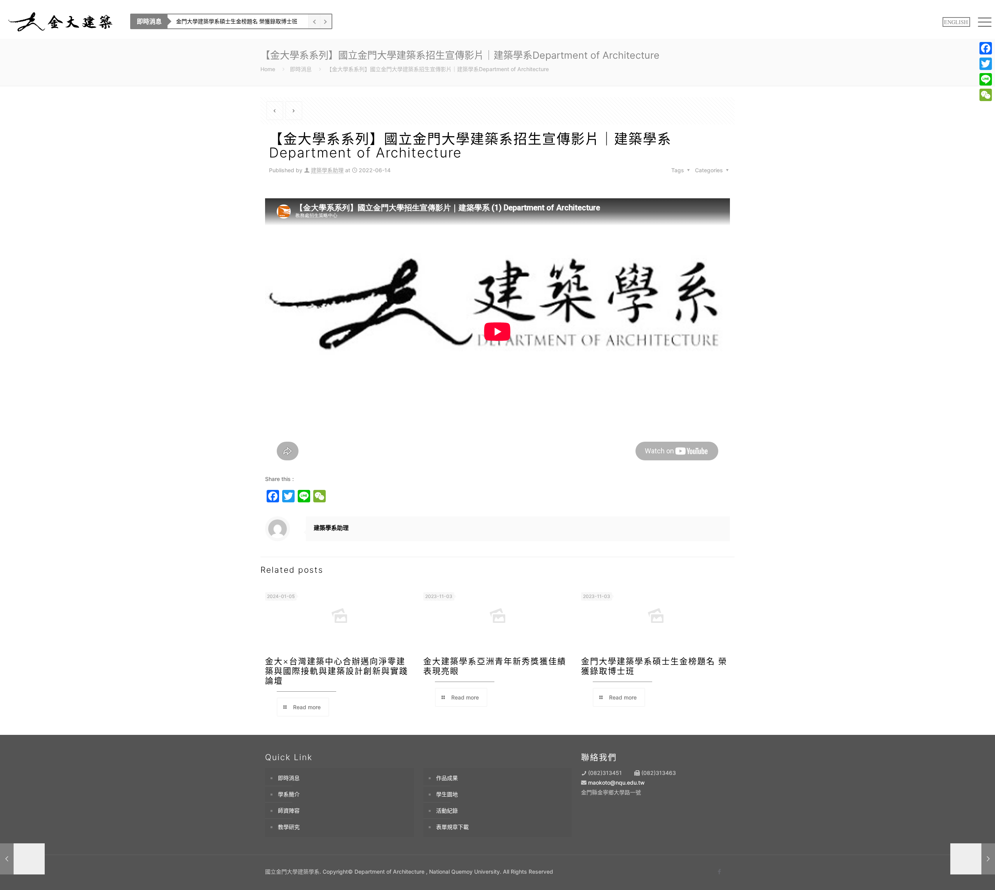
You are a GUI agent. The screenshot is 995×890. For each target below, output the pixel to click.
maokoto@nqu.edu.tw (616, 782)
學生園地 (447, 794)
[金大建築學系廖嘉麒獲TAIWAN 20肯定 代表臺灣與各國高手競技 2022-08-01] (972, 858)
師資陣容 (289, 810)
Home (267, 69)
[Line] (985, 79)
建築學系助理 (327, 170)
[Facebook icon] (719, 871)
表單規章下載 (452, 827)
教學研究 (289, 827)
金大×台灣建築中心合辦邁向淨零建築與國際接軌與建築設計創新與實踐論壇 (336, 670)
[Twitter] (985, 64)
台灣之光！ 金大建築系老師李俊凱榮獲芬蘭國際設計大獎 (180, 21)
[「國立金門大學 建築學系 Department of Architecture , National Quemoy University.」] (61, 21)
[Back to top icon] (957, 873)
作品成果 (447, 778)
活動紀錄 (447, 810)
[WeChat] (985, 95)
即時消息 (301, 69)
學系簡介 (289, 794)
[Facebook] (985, 48)
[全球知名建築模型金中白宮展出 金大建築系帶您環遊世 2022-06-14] (22, 858)
